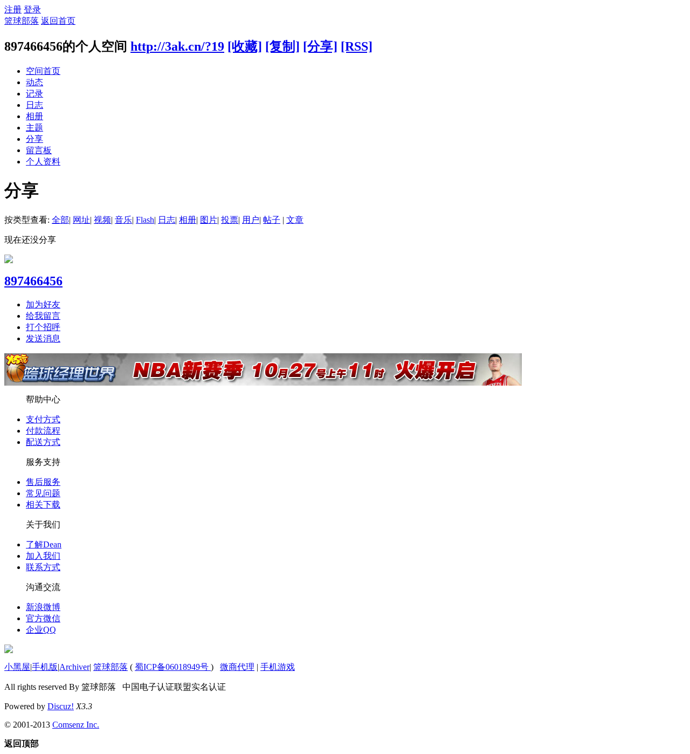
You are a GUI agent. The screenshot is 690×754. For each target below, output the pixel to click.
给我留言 (43, 315)
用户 (250, 219)
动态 (34, 82)
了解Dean (43, 544)
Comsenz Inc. (75, 724)
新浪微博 (43, 607)
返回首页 (58, 20)
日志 (34, 104)
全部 (60, 219)
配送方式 (43, 442)
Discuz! (60, 706)
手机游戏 (277, 666)
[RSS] (356, 46)
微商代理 (237, 666)
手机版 (45, 666)
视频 (102, 219)
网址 (81, 219)
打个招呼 (43, 327)
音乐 (123, 219)
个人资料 (43, 161)
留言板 (39, 150)
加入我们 (43, 555)
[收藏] (244, 46)
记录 (34, 93)
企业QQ (41, 629)
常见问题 (43, 493)
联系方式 (43, 567)
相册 (34, 116)
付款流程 (43, 430)
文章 (294, 219)
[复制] (282, 46)
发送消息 (43, 338)
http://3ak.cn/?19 (177, 46)
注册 (13, 9)
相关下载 (43, 504)
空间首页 (43, 71)
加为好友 (43, 304)
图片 (208, 219)
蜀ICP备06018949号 (173, 666)
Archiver (74, 666)
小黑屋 (17, 666)
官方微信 (43, 618)
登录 (32, 9)
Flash (145, 219)
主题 (34, 127)
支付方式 (43, 419)
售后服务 (43, 481)
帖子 (271, 219)
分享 (34, 138)
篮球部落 (21, 20)
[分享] (320, 46)
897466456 (33, 281)
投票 (229, 219)
